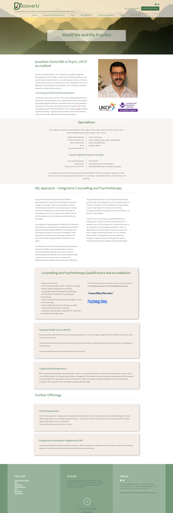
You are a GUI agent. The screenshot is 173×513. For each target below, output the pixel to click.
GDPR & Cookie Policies (87, 512)
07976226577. (147, 488)
